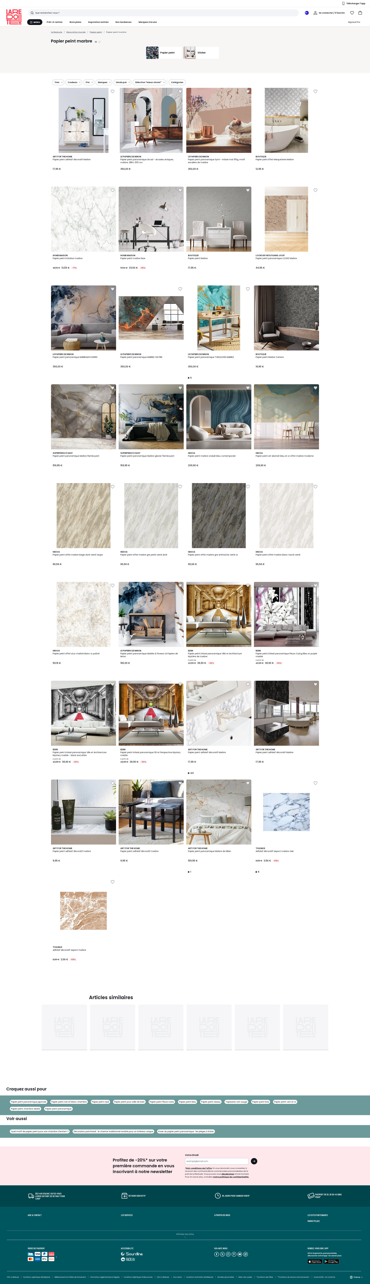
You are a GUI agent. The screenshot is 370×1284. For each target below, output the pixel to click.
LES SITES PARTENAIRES (318, 1215)
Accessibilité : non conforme (324, 1277)
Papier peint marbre (116, 32)
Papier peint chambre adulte (25, 1108)
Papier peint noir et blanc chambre (69, 1101)
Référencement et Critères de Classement (70, 1277)
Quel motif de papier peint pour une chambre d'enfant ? (40, 1131)
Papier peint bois (260, 1101)
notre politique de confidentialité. (231, 1177)
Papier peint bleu (187, 1101)
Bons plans (75, 22)
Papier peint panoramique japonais (28, 1101)
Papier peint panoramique (58, 1108)
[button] (360, 12)
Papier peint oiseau (210, 1101)
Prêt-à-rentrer (55, 22)
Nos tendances (123, 22)
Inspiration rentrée (98, 22)
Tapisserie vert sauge (236, 1101)
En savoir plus (335, 1255)
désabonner (227, 1174)
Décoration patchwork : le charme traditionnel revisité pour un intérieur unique (113, 1131)
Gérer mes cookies (245, 1277)
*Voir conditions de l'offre (198, 1168)
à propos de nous (222, 1215)
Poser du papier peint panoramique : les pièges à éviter (186, 1131)
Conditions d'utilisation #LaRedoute (199, 1277)
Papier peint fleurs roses (162, 1101)
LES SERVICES (127, 1215)
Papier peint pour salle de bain (129, 1101)
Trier (56, 82)
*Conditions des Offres (265, 1277)
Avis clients (177, 1277)
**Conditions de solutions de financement (294, 1277)
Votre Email (191, 1155)
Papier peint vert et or (285, 1101)
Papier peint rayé (100, 1101)
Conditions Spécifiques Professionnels (138, 1277)
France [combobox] (357, 1277)
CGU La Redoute (163, 1277)
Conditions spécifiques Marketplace (36, 1277)
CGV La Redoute (13, 1277)
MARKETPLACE (314, 1221)
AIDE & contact (35, 1215)
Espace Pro (354, 22)
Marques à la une (148, 22)
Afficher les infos (185, 1234)
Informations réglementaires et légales (105, 1277)
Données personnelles (226, 1277)
